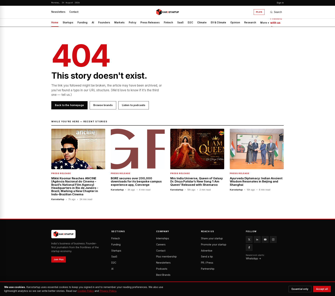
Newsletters (58, 11)
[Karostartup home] (167, 12)
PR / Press (207, 262)
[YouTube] (265, 239)
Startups (68, 22)
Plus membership (166, 256)
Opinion (235, 22)
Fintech (168, 22)
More (264, 22)
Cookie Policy (85, 291)
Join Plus (59, 259)
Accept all (322, 289)
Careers (161, 244)
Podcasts (161, 268)
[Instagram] (273, 239)
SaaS (180, 22)
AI (93, 22)
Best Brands (163, 274)
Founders (104, 22)
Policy (132, 22)
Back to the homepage (69, 105)
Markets (119, 22)
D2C (190, 22)
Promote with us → (276, 23)
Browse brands (103, 105)
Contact (73, 11)
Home (54, 22)
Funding (82, 22)
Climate (202, 22)
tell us (65, 94)
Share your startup (212, 238)
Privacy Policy (108, 291)
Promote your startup (213, 244)
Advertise (206, 250)
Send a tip (207, 256)
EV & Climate (218, 22)
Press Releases (150, 22)
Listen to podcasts (133, 105)
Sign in (280, 2)
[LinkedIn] (257, 239)
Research (250, 22)
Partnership (207, 268)
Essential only (300, 289)
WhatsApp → (253, 258)
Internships (162, 238)
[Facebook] (249, 247)
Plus (259, 12)
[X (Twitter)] (249, 239)
